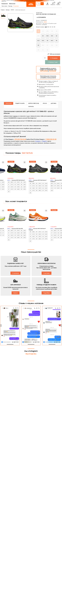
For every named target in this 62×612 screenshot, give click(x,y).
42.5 (18, 184)
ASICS (45, 22)
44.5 (12, 186)
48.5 (18, 189)
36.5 (58, 183)
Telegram (44, 141)
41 (8, 184)
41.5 (12, 184)
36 (55, 183)
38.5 (12, 182)
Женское (12, 3)
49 (21, 189)
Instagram (38, 141)
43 (21, 184)
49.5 (3, 189)
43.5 (3, 184)
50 (8, 191)
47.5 (12, 189)
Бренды (10, 6)
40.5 (3, 182)
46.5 (3, 186)
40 (21, 182)
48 (15, 189)
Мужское (5, 3)
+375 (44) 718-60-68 (20, 139)
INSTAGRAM (44, 71)
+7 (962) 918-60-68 (50, 139)
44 (8, 186)
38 (8, 182)
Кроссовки (4, 6)
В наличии (16, 6)
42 (15, 184)
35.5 (52, 183)
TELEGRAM (52, 71)
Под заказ (11, 161)
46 (21, 186)
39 (15, 182)
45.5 (18, 186)
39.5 (18, 182)
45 (15, 186)
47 (8, 189)
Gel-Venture (27, 153)
